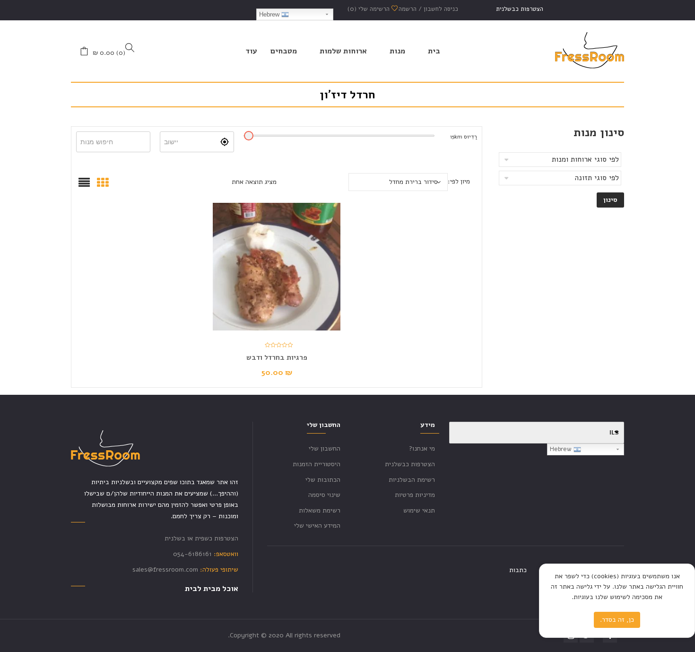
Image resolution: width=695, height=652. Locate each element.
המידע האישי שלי (317, 525)
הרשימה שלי (369, 9)
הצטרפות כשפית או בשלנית (201, 538)
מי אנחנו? (422, 448)
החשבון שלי (324, 448)
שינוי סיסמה (324, 494)
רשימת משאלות (319, 510)
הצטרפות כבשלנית (519, 9)
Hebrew (270, 14)
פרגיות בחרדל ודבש (276, 357)
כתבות (518, 569)
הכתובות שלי (322, 479)
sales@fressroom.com (165, 569)
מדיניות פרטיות (415, 494)
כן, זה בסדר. (617, 619)
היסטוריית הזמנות (316, 464)
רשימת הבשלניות (412, 479)
